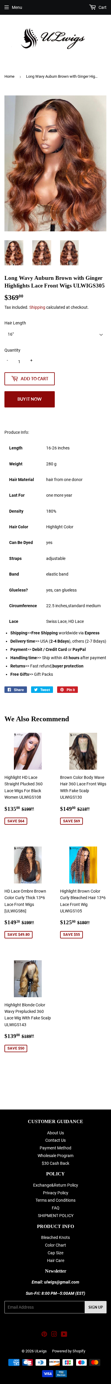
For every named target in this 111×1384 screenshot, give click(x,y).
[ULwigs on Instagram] (54, 1335)
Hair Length (15, 323)
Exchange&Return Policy (55, 1185)
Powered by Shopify (68, 1351)
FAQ (55, 1208)
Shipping (37, 307)
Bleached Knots (55, 1237)
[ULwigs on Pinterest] (44, 1335)
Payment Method (55, 1148)
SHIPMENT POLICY (55, 1215)
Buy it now (29, 399)
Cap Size (55, 1252)
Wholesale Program (55, 1155)
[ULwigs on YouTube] (64, 1335)
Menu (17, 7)
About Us (55, 1132)
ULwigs (41, 1351)
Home (9, 76)
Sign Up (96, 1307)
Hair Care (55, 1260)
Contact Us (55, 1140)
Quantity (12, 350)
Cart (102, 7)
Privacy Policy (55, 1192)
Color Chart (55, 1245)
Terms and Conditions (55, 1200)
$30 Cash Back (55, 1163)
